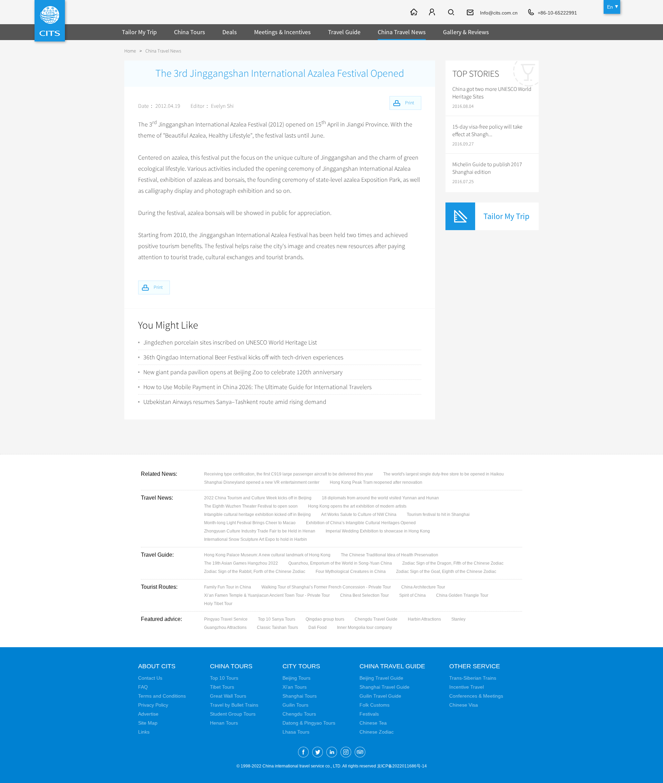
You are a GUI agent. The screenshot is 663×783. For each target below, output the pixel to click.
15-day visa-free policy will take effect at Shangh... (487, 130)
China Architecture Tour (423, 587)
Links (144, 732)
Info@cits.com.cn (499, 13)
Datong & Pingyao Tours (308, 723)
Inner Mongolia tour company (364, 627)
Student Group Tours (233, 714)
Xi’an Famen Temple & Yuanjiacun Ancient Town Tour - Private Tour (267, 595)
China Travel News (402, 32)
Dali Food (317, 627)
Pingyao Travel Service (226, 619)
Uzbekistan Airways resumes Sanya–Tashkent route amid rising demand (234, 402)
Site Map (147, 723)
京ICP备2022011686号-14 (402, 766)
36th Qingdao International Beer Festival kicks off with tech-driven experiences (243, 357)
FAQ (143, 687)
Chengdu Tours (299, 714)
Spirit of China (412, 595)
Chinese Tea (373, 723)
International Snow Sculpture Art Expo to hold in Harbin (255, 539)
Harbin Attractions (424, 619)
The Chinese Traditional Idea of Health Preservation (389, 555)
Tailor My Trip (139, 32)
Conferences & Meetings (476, 696)
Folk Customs (374, 705)
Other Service (474, 666)
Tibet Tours (222, 687)
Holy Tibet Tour (218, 603)
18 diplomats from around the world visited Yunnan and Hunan (380, 498)
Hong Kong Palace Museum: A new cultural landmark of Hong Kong (267, 555)
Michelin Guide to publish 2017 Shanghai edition (487, 168)
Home (130, 51)
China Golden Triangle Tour (462, 595)
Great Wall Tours (228, 696)
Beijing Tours (296, 678)
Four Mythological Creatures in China (351, 571)
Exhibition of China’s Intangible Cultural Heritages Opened (361, 522)
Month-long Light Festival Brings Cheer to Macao (250, 522)
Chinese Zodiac (376, 732)
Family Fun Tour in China (227, 587)
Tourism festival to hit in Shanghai (438, 514)
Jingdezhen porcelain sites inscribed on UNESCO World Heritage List (230, 342)
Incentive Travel (466, 687)
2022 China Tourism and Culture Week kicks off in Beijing (257, 498)
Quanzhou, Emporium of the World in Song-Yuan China (340, 563)
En (610, 7)
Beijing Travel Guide (381, 678)
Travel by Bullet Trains (234, 705)
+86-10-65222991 (557, 13)
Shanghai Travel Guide (384, 687)
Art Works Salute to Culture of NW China (358, 514)
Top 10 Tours (224, 678)
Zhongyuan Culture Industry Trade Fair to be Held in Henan (259, 531)
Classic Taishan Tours (277, 627)
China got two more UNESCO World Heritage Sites (491, 93)
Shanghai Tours (299, 696)
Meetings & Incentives (282, 32)
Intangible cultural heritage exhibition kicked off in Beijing (257, 514)
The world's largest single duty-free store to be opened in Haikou (443, 474)
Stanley (458, 619)
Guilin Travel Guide (380, 696)
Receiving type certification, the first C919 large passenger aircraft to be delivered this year (288, 474)
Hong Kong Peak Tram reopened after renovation (376, 482)
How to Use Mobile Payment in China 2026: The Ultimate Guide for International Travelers (257, 387)
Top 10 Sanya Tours (276, 619)
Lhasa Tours (295, 732)
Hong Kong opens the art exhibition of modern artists (357, 506)
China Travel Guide (392, 666)
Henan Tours (224, 723)
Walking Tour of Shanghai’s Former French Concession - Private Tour (326, 587)
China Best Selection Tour (364, 595)
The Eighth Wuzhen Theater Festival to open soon (251, 506)
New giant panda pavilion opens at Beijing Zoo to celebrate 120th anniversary (243, 372)
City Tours (301, 666)
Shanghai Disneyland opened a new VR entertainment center (261, 482)
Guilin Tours (295, 705)
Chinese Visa (463, 705)
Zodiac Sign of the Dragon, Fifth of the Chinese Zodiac (452, 563)
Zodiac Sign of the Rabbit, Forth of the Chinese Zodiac (254, 571)
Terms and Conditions (162, 696)
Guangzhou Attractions (225, 627)
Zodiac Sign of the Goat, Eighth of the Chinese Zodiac (446, 571)
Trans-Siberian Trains (472, 678)
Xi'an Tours (294, 687)
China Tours (189, 32)
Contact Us (150, 678)
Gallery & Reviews (466, 32)
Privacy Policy (153, 705)
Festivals (369, 714)
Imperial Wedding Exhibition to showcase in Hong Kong (378, 531)
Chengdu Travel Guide (376, 619)
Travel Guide (344, 32)
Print (158, 287)
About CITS (156, 666)
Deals (229, 32)
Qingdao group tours (325, 619)
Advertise (148, 714)
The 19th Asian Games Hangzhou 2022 (241, 563)
